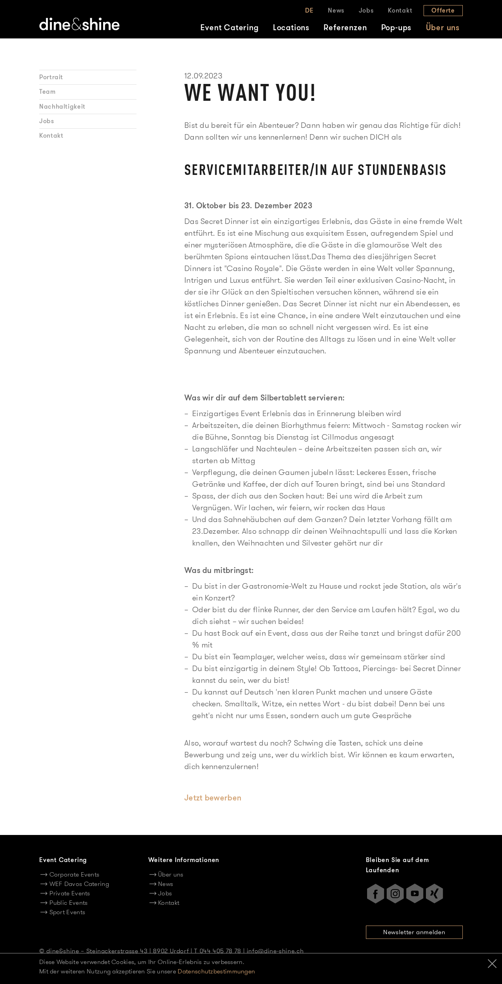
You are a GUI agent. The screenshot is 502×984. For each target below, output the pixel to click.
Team (47, 91)
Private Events (69, 893)
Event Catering (229, 27)
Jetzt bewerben (212, 797)
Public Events (68, 902)
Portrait (51, 77)
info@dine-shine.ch (275, 950)
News (336, 10)
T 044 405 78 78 (217, 950)
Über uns (443, 27)
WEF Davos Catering (79, 883)
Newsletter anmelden (414, 932)
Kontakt (400, 10)
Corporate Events (74, 874)
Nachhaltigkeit (62, 106)
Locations (291, 27)
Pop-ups (396, 27)
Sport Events (67, 912)
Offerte (443, 10)
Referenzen (345, 27)
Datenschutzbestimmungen (216, 971)
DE (309, 10)
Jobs (366, 10)
